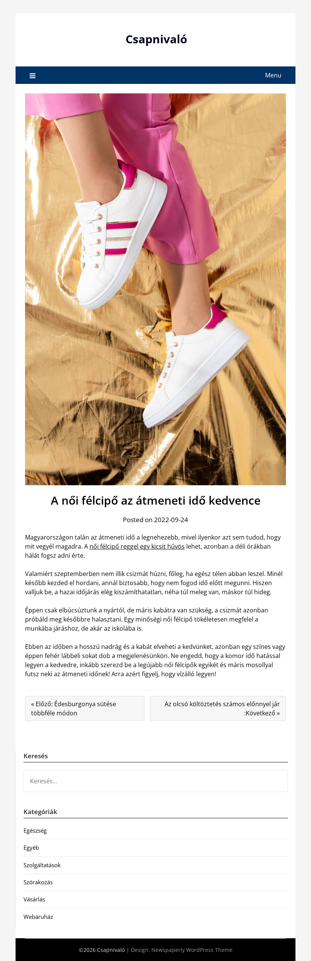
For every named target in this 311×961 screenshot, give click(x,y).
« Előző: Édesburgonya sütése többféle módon (73, 708)
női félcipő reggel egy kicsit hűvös (137, 546)
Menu (273, 75)
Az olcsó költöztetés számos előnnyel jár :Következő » (222, 708)
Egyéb (31, 847)
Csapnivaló (156, 39)
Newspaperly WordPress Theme (191, 949)
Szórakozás (38, 882)
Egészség (35, 830)
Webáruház (38, 916)
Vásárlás (34, 899)
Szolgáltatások (42, 865)
